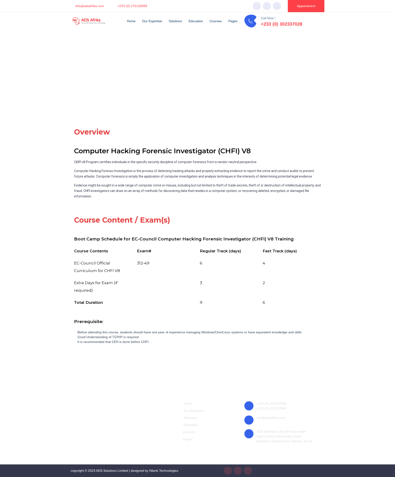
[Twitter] (267, 6)
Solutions (175, 21)
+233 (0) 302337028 (281, 24)
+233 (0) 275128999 (132, 6)
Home (131, 21)
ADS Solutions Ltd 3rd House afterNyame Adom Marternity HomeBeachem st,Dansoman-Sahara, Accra (284, 436)
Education (196, 21)
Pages (233, 21)
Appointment (306, 6)
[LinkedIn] (277, 6)
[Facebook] (257, 6)
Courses (216, 21)
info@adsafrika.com (89, 6)
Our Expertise (152, 21)
